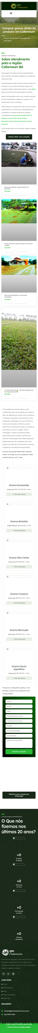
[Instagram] (3, 974)
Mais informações (20, 530)
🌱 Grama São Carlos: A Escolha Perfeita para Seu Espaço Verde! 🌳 (18, 391)
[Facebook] (13, 974)
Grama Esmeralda (19, 115)
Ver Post (7, 191)
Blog (33, 89)
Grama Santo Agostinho (17, 121)
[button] (11, 13)
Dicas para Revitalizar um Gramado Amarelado (15, 296)
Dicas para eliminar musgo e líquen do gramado (16, 188)
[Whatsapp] (8, 974)
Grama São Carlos (14, 118)
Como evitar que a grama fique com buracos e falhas (18, 244)
